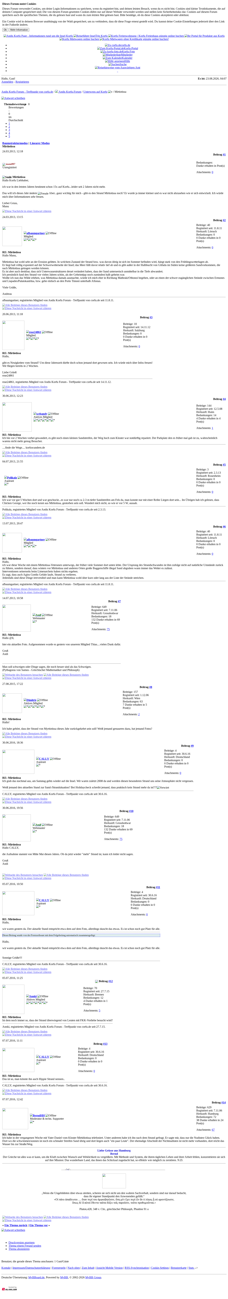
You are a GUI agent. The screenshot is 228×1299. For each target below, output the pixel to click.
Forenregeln (59, 1267)
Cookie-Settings (160, 1267)
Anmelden (7, 81)
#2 (224, 220)
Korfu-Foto (128, 51)
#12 (110, 981)
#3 (151, 317)
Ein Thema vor (38, 1225)
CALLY (44, 758)
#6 (224, 526)
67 (213, 1129)
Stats (191, 1267)
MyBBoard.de (36, 1277)
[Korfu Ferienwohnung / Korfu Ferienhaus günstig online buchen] (146, 35)
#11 (158, 887)
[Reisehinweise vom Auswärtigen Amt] (117, 67)
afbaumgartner (36, 233)
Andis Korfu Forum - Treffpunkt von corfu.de (27, 91)
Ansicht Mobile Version (109, 1267)
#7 (119, 601)
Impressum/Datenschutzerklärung (31, 1267)
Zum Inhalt (88, 1267)
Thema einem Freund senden (25, 1245)
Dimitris (31, 700)
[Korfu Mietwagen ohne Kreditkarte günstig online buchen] (134, 39)
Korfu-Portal (131, 48)
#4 (224, 398)
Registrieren (22, 81)
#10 (131, 811)
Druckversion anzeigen (22, 1242)
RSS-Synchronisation (137, 1267)
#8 (150, 687)
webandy (41, 413)
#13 (105, 1043)
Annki (33, 996)
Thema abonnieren (19, 1248)
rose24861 (35, 332)
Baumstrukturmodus (15, 143)
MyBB (64, 1277)
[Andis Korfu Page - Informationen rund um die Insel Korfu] (39, 35)
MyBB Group (93, 1277)
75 (108, 629)
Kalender (127, 57)
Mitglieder (127, 54)
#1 (224, 154)
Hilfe (127, 61)
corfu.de (125, 45)
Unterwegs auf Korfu (95, 91)
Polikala (12, 477)
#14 (223, 1102)
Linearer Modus (40, 143)
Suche (123, 64)
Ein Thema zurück (15, 1225)
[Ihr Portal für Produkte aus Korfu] (205, 35)
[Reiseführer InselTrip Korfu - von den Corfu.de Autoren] (91, 35)
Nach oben (74, 1267)
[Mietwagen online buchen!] (79, 39)
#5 (224, 464)
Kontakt (6, 1267)
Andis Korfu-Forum (69, 91)
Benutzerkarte (178, 1267)
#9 (192, 745)
